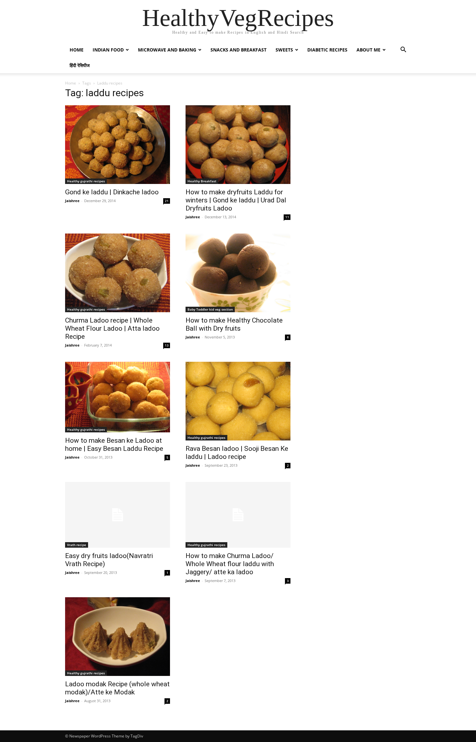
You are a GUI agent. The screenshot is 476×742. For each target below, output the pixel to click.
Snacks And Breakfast (238, 50)
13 (167, 345)
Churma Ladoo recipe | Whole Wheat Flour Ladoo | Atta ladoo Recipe (112, 328)
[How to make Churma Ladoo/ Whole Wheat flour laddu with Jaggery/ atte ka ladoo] (238, 515)
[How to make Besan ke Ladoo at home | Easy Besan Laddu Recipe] (117, 397)
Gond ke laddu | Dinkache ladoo (112, 192)
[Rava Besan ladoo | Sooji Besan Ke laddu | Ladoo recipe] (238, 401)
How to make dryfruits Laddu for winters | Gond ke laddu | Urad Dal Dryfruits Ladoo (236, 200)
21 (167, 201)
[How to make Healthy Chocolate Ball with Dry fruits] (238, 273)
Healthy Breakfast (201, 181)
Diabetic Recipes (327, 50)
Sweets (284, 50)
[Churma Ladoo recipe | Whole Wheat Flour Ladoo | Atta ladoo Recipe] (117, 273)
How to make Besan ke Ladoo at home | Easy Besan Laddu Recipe (114, 444)
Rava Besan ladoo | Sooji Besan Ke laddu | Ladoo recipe (237, 453)
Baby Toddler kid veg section (210, 309)
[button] (403, 50)
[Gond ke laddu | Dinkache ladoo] (117, 144)
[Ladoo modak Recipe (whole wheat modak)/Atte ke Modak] (117, 636)
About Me (368, 50)
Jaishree (72, 200)
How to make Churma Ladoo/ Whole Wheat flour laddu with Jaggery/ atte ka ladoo (230, 564)
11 (287, 217)
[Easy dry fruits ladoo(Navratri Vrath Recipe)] (117, 515)
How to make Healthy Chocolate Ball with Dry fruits (234, 324)
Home (77, 50)
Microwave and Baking (167, 50)
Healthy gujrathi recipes (86, 181)
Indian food (108, 50)
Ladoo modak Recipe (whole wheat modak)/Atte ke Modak (117, 688)
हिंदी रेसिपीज (80, 65)
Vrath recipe (76, 544)
